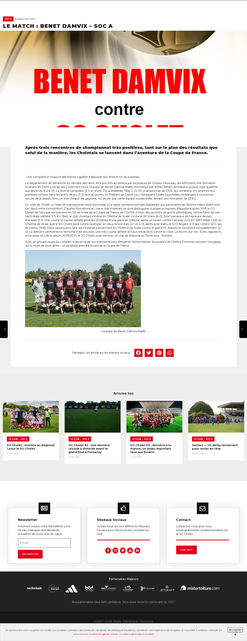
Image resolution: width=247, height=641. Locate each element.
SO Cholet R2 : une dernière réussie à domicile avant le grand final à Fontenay (89, 448)
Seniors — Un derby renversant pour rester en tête (215, 446)
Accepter (235, 630)
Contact (186, 550)
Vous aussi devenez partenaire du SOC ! (148, 602)
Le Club (13, 439)
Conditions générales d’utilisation (137, 634)
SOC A (8, 19)
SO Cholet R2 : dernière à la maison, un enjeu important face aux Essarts (150, 448)
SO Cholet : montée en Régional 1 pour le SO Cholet (30, 446)
